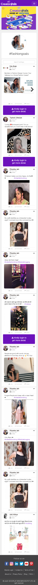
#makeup (28, 304)
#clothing (28, 523)
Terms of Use (29, 570)
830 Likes (13, 298)
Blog (25, 574)
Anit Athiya (14, 514)
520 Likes (13, 214)
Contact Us (18, 570)
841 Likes (13, 433)
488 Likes (13, 475)
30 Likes (12, 517)
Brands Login (9, 570)
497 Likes (13, 120)
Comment (19, 103)
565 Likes (13, 391)
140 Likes (13, 69)
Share (27, 103)
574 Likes (13, 256)
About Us (8, 574)
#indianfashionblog (20, 178)
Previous (5, 89)
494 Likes (13, 172)
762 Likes (13, 349)
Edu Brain (13, 66)
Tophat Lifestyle (16, 118)
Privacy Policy (17, 574)
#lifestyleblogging (24, 262)
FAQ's (31, 574)
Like (11, 103)
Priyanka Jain (14, 169)
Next (32, 89)
